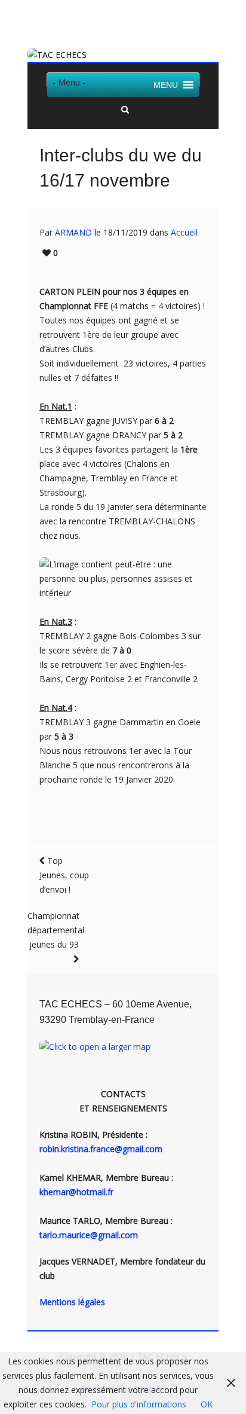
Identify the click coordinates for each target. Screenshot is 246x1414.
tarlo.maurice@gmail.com (88, 1235)
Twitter (114, 20)
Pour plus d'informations (138, 1404)
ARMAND (73, 232)
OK (207, 1404)
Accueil (184, 232)
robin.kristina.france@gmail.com (100, 1149)
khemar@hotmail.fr (76, 1192)
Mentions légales (72, 1302)
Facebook (132, 20)
